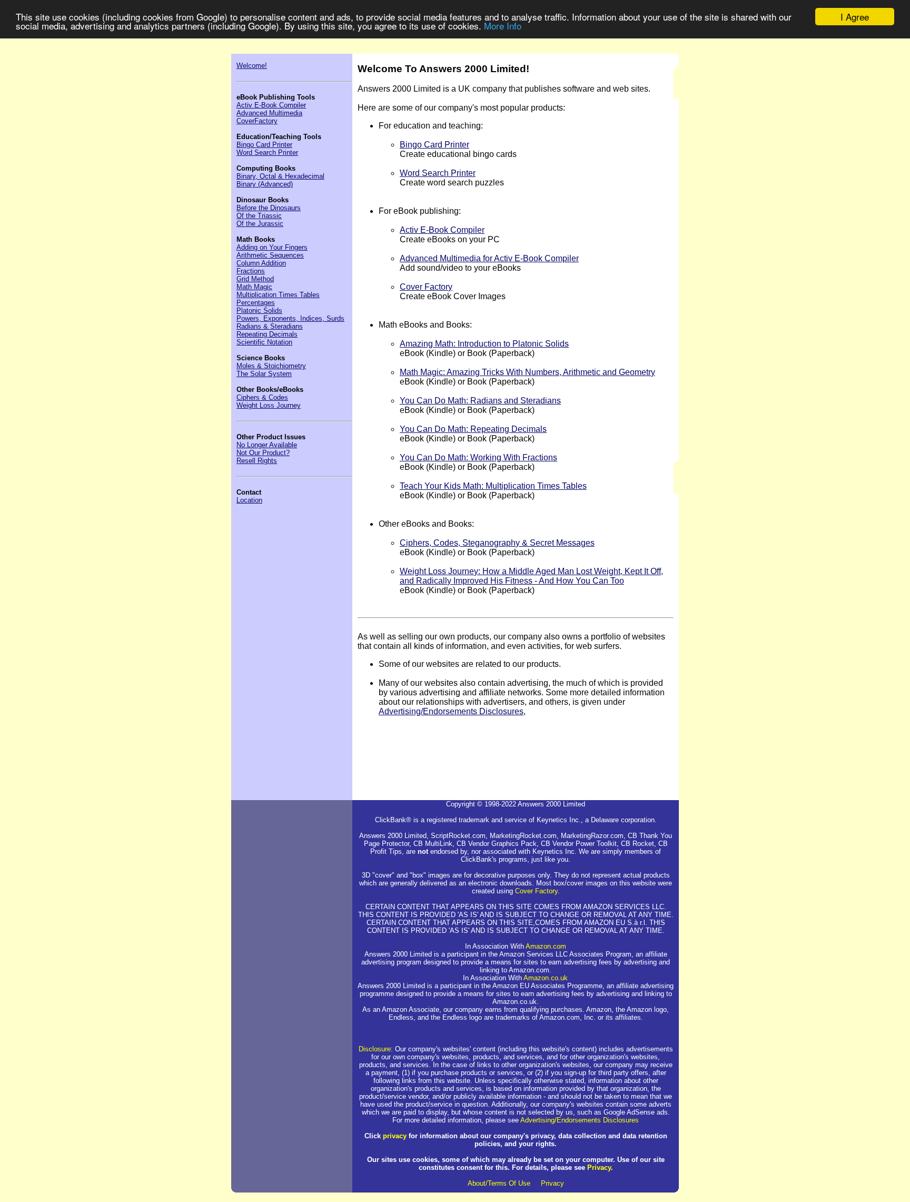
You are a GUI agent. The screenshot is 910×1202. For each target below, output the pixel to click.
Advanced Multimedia (269, 113)
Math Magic (254, 287)
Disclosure (375, 1049)
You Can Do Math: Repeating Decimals (473, 429)
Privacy (599, 1167)
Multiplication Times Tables (278, 295)
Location (249, 500)
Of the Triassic (259, 216)
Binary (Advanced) (264, 184)
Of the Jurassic (259, 224)
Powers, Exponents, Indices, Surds (290, 318)
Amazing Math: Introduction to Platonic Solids (484, 343)
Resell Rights (256, 461)
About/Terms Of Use (499, 1183)
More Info (502, 26)
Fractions (250, 271)
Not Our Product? (263, 453)
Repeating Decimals (267, 334)
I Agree (854, 16)
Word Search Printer (267, 152)
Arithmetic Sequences (270, 255)
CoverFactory (257, 121)
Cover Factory (426, 286)
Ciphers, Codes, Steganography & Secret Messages (497, 542)
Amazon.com (546, 946)
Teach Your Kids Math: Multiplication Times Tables (493, 485)
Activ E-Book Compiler (271, 105)
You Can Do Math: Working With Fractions (478, 457)
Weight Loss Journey (268, 405)
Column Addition (261, 263)
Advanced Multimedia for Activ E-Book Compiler (489, 258)
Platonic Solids (259, 310)
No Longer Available (266, 445)
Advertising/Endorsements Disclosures (451, 711)
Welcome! (251, 66)
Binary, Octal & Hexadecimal (280, 176)
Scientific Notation (264, 342)
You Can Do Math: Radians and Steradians (480, 400)
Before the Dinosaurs (268, 208)
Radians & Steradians (269, 326)
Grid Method (255, 279)
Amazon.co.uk (545, 978)
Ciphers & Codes (262, 397)
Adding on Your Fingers (272, 247)
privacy (395, 1136)
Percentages (255, 303)
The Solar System (264, 374)
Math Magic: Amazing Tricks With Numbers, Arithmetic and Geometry (527, 372)
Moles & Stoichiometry (271, 366)
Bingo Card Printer (264, 145)
